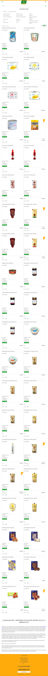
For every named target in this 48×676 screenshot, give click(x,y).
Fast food (18, 19)
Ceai (17, 22)
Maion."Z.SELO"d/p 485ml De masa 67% (30, 439)
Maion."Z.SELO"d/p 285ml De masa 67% (8, 410)
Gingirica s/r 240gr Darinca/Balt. (7, 263)
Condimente (5, 19)
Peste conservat (6, 15)
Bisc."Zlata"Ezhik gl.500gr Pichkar (29, 557)
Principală (5, 11)
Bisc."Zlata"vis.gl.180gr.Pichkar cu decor (9, 586)
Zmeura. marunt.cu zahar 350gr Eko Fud (31, 263)
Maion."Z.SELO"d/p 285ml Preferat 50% (30, 380)
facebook (23, 663)
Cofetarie (30, 19)
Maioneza (31, 15)
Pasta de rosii (5, 22)
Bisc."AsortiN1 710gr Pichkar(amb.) (7, 557)
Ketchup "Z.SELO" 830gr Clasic (29, 145)
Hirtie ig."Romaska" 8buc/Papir (29, 57)
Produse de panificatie (7, 16)
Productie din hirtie (6, 13)
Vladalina (24, 1)
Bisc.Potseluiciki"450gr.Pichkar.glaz (8, 527)
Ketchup (30, 13)
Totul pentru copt (19, 13)
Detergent (18, 20)
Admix (30, 674)
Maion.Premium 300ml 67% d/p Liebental (30, 498)
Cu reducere (4, 25)
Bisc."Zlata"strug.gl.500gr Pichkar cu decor (31, 586)
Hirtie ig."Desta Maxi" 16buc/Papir (7, 57)
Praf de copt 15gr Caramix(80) (29, 116)
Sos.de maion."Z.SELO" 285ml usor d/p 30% (31, 351)
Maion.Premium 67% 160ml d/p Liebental (30, 410)
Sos (4, 20)
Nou (7, 25)
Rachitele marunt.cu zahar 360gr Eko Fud (9, 292)
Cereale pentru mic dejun (33, 20)
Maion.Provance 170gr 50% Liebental (8, 351)
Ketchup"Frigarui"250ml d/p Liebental (30, 204)
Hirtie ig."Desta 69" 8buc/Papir (7, 116)
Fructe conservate (19, 15)
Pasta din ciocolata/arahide (21, 16)
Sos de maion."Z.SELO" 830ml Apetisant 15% (9, 439)
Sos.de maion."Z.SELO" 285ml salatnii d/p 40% (9, 380)
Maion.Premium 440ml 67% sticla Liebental (9, 498)
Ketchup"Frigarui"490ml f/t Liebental (8, 204)
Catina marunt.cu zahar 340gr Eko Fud (31, 292)
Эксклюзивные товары (12, 11)
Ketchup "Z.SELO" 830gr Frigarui (7, 145)
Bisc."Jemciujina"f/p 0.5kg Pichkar (29, 527)
